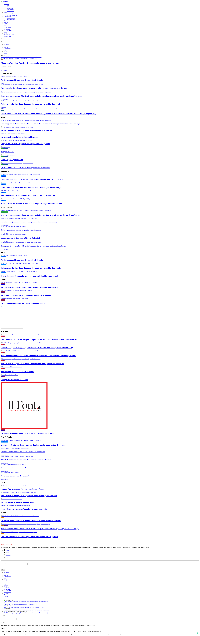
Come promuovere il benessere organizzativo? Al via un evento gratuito (29, 537)
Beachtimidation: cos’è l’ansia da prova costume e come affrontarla (28, 196)
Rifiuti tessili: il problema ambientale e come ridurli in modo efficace (20, 604)
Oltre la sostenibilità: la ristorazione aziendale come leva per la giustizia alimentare (24, 607)
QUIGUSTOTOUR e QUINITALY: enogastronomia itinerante (25, 168)
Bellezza (9, 5)
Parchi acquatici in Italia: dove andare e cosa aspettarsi (23, 303)
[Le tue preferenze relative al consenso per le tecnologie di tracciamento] (197, 633)
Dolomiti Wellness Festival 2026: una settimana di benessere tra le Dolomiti (31, 521)
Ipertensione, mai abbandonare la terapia (17, 372)
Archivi (2, 619)
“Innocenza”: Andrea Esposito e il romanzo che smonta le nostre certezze (30, 63)
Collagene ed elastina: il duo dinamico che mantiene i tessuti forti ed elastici (31, 104)
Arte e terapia (7, 587)
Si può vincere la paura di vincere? (15, 476)
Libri (5, 25)
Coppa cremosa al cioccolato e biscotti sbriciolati (20, 238)
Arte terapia (10, 8)
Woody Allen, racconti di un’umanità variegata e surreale (24, 509)
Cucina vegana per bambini (12, 160)
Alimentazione (7, 16)
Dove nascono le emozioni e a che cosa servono (19, 468)
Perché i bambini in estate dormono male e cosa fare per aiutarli (26, 130)
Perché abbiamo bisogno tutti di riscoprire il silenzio (22, 80)
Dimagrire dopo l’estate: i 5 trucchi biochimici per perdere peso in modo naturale (33, 246)
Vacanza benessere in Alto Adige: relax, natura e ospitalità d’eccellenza (29, 287)
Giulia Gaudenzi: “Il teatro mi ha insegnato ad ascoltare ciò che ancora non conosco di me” (26, 601)
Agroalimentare (11, 19)
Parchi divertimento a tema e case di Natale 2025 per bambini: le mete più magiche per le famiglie (40, 529)
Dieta (5, 594)
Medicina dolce (7, 36)
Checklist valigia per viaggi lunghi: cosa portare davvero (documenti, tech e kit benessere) (37, 348)
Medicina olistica (11, 13)
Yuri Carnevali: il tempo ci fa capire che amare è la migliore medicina (29, 496)
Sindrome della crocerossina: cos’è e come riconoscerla (23, 452)
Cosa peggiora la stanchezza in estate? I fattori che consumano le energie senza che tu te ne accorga (40, 124)
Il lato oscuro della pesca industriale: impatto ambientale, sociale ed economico (32, 364)
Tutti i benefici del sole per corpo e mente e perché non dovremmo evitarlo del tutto (21, 57)
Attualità (6, 22)
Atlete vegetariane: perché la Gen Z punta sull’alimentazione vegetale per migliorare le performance (41, 96)
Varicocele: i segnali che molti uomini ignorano (19, 137)
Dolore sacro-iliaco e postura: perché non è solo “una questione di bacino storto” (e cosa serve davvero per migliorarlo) (48, 114)
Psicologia (6, 593)
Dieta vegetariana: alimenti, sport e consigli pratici (21, 230)
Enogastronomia (11, 18)
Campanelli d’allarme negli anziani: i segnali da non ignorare (25, 144)
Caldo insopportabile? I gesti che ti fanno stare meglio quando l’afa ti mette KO (32, 179)
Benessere (6, 4)
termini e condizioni (10, 567)
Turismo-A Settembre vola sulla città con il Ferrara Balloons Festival (28, 433)
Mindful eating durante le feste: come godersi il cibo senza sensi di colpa (29, 222)
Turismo (6, 20)
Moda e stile (7, 589)
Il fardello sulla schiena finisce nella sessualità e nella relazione (26, 460)
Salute (5, 12)
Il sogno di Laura (7, 152)
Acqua (8, 6)
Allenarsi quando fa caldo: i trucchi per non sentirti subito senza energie (30, 276)
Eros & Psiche (10, 11)
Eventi (5, 23)
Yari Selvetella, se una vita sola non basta (17, 502)
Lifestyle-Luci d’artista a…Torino (14, 380)
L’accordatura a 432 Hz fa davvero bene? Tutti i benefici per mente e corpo (31, 187)
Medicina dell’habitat (12, 15)
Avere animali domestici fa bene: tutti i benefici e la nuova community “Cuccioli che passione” (38, 356)
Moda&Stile (7, 29)
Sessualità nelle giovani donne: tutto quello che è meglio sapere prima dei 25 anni (33, 445)
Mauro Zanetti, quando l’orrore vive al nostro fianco (22, 489)
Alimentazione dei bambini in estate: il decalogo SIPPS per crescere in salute (31, 203)
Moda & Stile (10, 9)
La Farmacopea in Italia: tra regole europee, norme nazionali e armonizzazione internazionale (39, 339)
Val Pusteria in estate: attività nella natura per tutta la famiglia (26, 295)
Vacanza (6, 596)
